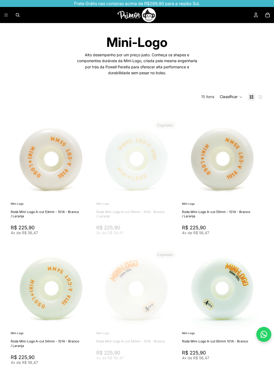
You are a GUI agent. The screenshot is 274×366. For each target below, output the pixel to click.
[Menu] (6, 15)
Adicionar (88, 192)
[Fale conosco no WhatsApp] (263, 334)
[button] (231, 97)
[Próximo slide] (84, 160)
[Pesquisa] (18, 15)
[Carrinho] (267, 15)
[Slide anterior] (19, 160)
